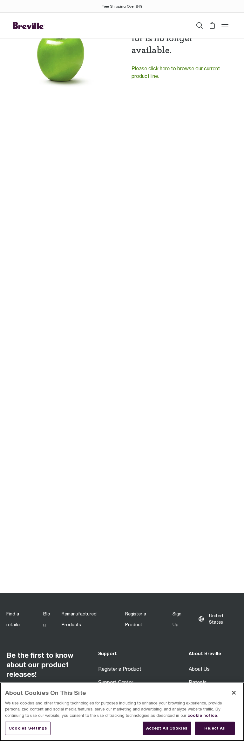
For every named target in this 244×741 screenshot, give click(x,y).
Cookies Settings (28, 728)
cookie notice (202, 715)
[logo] (28, 25)
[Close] (234, 693)
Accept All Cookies (166, 728)
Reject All (214, 728)
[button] (212, 25)
